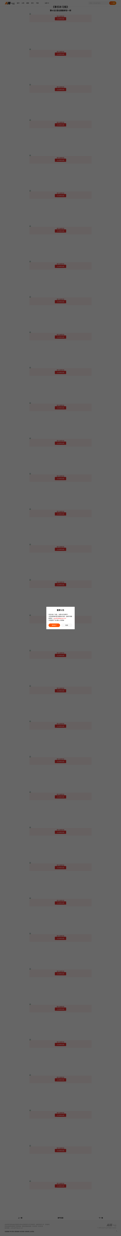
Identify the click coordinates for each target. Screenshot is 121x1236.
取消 (66, 625)
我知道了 (54, 625)
